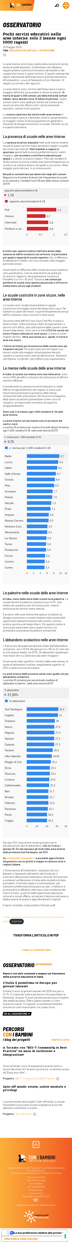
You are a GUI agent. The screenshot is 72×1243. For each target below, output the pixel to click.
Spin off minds (23, 1113)
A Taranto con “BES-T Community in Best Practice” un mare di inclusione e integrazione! (35, 1051)
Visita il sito (60, 1039)
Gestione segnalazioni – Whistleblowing (36, 1205)
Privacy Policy (36, 1190)
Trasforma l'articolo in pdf (36, 935)
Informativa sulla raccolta (21, 1238)
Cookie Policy (36, 1193)
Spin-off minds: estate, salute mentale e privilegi (34, 1088)
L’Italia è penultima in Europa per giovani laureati (30, 985)
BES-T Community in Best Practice (35, 1078)
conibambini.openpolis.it (21, 858)
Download (17, 921)
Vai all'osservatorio (16, 1013)
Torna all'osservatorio (36, 950)
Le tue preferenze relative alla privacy (38, 1232)
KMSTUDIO (44, 1196)
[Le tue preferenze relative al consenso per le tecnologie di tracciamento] (65, 1236)
